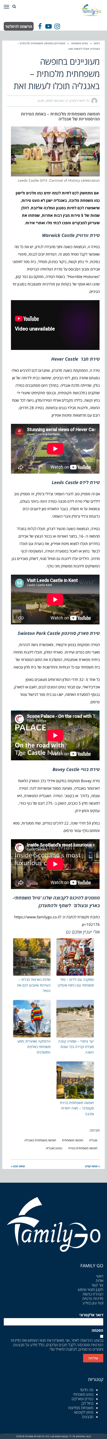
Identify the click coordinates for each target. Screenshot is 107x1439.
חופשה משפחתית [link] (72, 1140)
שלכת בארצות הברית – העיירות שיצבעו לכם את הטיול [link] (34, 985)
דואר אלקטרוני (91, 1315)
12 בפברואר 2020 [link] (57, 101)
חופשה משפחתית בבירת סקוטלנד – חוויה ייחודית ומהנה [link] (77, 1108)
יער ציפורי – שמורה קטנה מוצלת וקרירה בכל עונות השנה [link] (76, 1047)
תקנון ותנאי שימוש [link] (90, 1289)
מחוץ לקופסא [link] (83, 1412)
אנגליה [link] (93, 1140)
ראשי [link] (97, 43)
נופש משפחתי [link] (79, 43)
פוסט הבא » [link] (18, 1166)
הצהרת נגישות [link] (93, 1293)
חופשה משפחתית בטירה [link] (82, 1148)
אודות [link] (99, 1280)
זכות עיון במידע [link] (93, 1302)
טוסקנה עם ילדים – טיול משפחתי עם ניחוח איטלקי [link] (76, 982)
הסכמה (97, 1330)
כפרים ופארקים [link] (82, 1398)
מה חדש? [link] (86, 1389)
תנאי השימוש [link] (37, 1340)
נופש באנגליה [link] (54, 1148)
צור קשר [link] (97, 1284)
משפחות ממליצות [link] (80, 1407)
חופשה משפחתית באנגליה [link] (40, 1140)
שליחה (93, 1358)
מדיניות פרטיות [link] (92, 1298)
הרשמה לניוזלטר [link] (18, 26)
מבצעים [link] (87, 1416)
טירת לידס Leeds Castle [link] (76, 482)
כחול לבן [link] (87, 1403)
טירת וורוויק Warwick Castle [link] (71, 235)
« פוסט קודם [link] (92, 1166)
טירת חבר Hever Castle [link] (75, 359)
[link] (91, 9)
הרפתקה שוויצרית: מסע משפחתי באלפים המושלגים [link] (34, 1047)
